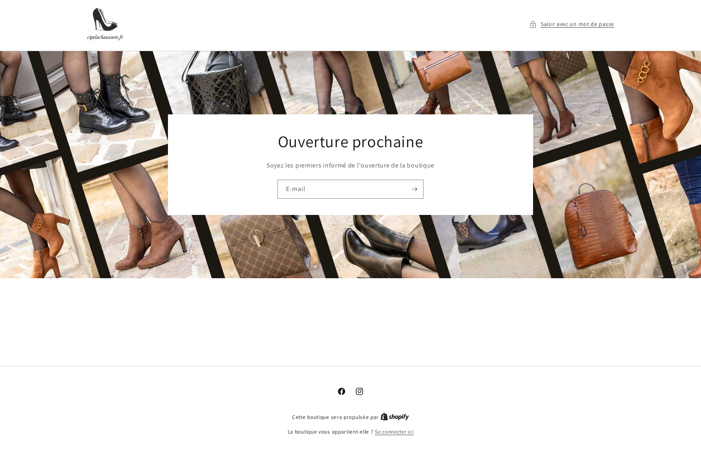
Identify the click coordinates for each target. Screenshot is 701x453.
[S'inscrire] (414, 189)
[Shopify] (395, 417)
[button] (571, 24)
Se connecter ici (394, 431)
